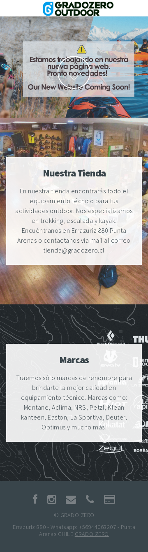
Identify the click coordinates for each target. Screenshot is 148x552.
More (74, 72)
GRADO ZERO (92, 534)
